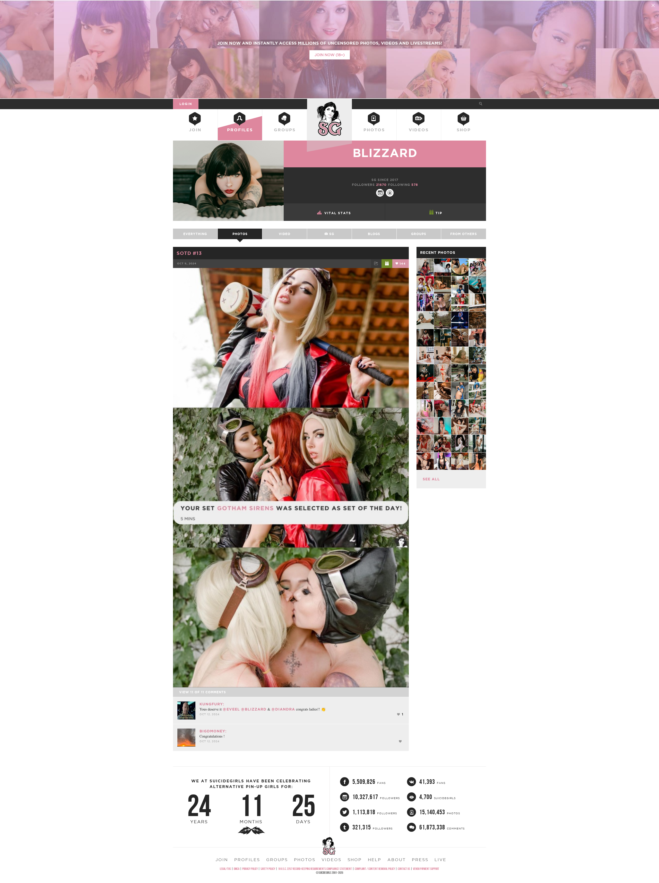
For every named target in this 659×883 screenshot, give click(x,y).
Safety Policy (268, 869)
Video (284, 234)
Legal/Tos (225, 869)
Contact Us (404, 869)
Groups (285, 129)
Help (374, 859)
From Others (463, 234)
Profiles (240, 129)
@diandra (283, 709)
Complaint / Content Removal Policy (375, 869)
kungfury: (212, 704)
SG (331, 234)
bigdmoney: (213, 731)
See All (431, 479)
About (396, 859)
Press (420, 859)
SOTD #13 (189, 253)
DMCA (236, 869)
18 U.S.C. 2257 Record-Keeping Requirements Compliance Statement (315, 869)
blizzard (385, 152)
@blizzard (253, 709)
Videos (419, 129)
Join (195, 129)
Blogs (374, 234)
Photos (374, 129)
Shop (464, 129)
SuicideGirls (329, 103)
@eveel (231, 709)
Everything (195, 234)
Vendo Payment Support (426, 869)
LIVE (440, 859)
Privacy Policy (250, 869)
